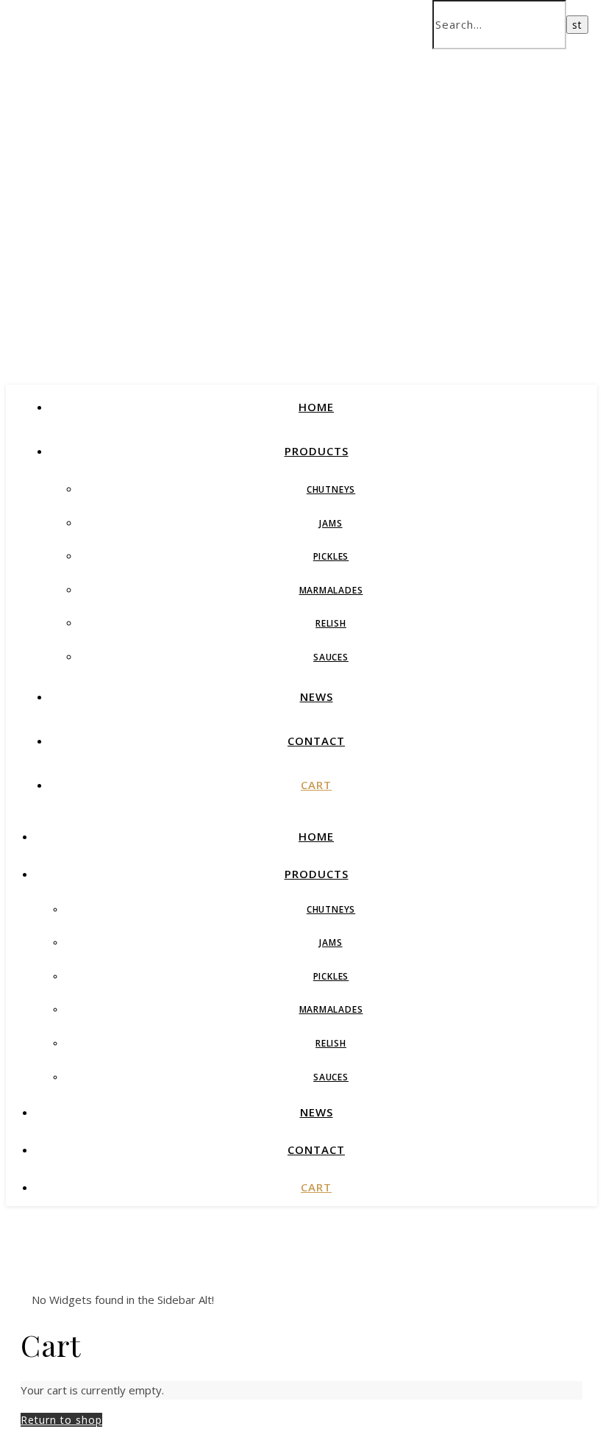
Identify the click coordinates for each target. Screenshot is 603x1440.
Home (316, 406)
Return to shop (61, 1420)
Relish (330, 623)
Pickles (331, 556)
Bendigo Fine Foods (217, 211)
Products (317, 450)
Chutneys (331, 489)
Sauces (331, 657)
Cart (316, 784)
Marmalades (331, 590)
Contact (316, 740)
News (316, 696)
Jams (330, 523)
